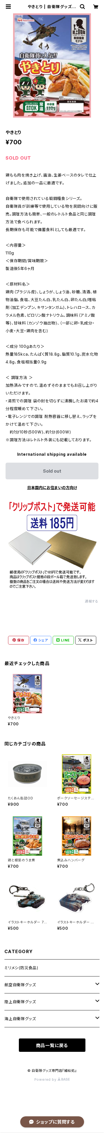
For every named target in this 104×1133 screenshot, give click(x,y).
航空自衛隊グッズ (20, 984)
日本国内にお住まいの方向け (52, 487)
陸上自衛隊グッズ (20, 1001)
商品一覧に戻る (52, 1045)
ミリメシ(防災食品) (21, 967)
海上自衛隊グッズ (20, 1018)
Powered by (46, 1079)
